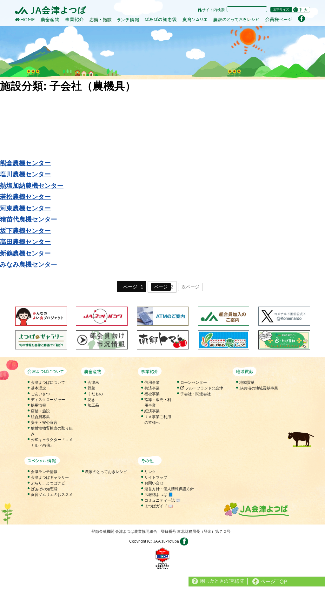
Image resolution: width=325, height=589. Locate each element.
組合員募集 (40, 417)
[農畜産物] (50, 19)
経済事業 (152, 411)
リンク (150, 472)
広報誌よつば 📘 (158, 494)
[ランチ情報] (128, 19)
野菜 (91, 388)
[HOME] (25, 19)
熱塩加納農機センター (31, 185)
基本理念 (38, 388)
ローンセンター (193, 382)
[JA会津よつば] (50, 10)
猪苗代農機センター (28, 218)
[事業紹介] (74, 19)
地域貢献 (247, 382)
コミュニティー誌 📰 (162, 500)
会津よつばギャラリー (50, 477)
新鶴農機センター (25, 252)
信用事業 (152, 382)
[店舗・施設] (100, 19)
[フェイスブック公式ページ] (301, 18)
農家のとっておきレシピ (106, 472)
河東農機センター (25, 207)
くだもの (95, 394)
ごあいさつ (40, 394)
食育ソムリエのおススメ (52, 494)
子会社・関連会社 (195, 394)
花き (91, 399)
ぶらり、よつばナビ (48, 483)
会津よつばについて (48, 382)
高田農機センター (25, 241)
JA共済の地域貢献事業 (258, 388)
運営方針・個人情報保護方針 (169, 489)
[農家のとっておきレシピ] (236, 19)
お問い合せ (153, 483)
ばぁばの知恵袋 (44, 489)
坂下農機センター (25, 230)
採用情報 (38, 405)
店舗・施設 (40, 411)
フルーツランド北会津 (203, 388)
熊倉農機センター (25, 162)
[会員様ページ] (278, 19)
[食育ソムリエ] (194, 19)
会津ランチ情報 (44, 472)
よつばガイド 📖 (158, 506)
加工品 (93, 405)
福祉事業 (152, 394)
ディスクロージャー (48, 399)
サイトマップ (155, 477)
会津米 (93, 382)
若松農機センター (25, 196)
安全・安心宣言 (44, 422)
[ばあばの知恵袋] (160, 19)
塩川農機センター (25, 173)
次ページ (190, 286)
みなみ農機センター (28, 264)
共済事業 (152, 388)
